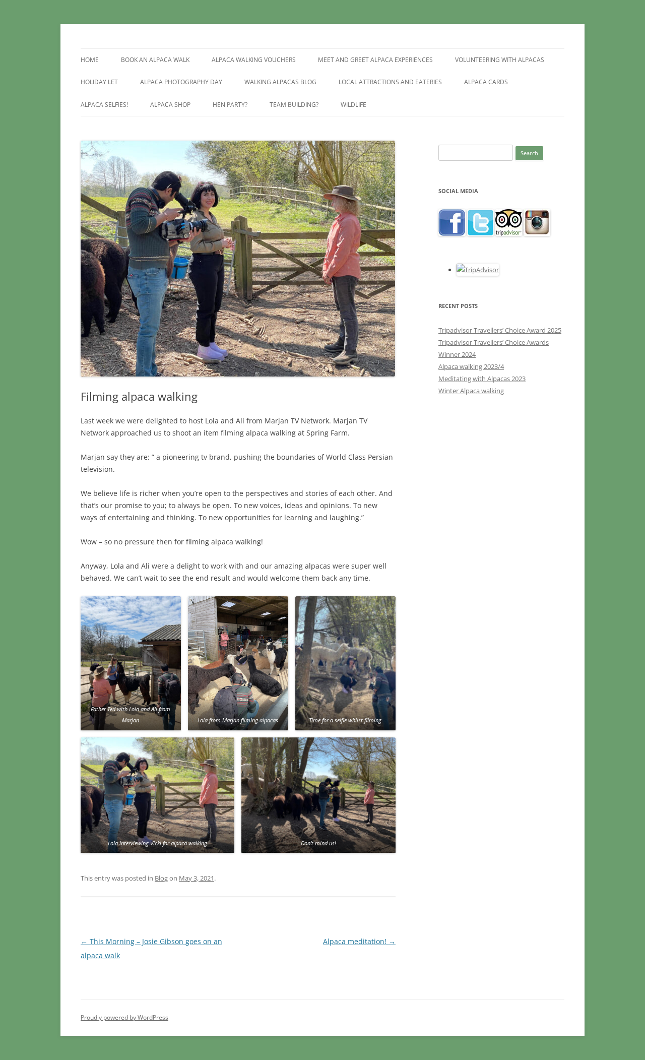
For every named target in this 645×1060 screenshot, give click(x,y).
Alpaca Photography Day (181, 82)
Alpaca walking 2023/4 (471, 366)
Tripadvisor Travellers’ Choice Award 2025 (499, 330)
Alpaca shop (170, 104)
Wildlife (353, 104)
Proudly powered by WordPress (124, 1017)
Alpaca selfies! (104, 104)
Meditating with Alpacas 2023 (482, 378)
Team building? (294, 104)
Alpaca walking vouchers (254, 59)
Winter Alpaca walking (471, 390)
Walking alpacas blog (280, 82)
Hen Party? (230, 104)
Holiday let (99, 82)
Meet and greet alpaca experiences (375, 59)
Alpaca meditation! (359, 941)
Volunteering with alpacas (499, 59)
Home (90, 59)
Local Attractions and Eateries (390, 82)
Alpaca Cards (486, 82)
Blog (161, 878)
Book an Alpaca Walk (155, 59)
